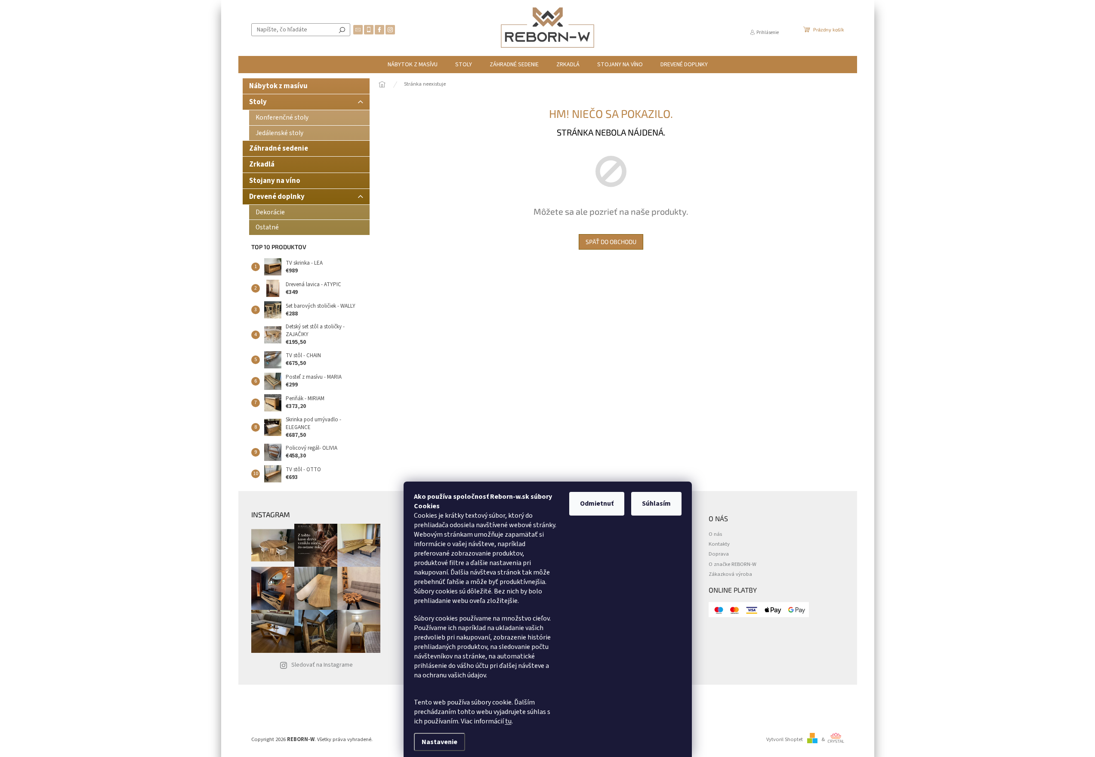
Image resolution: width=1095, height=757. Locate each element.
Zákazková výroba (730, 574)
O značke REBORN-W (732, 564)
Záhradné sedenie (278, 148)
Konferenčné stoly (282, 117)
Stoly (258, 102)
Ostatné (267, 227)
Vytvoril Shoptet (784, 739)
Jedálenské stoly (279, 133)
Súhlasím (656, 503)
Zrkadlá (262, 164)
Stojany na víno (274, 181)
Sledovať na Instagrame (322, 665)
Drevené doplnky (277, 197)
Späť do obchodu (611, 241)
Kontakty (719, 544)
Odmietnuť (597, 503)
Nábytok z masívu (278, 86)
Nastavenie (439, 742)
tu (508, 721)
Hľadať (342, 29)
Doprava (719, 554)
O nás (715, 534)
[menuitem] (412, 64)
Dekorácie (270, 212)
